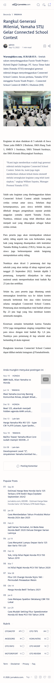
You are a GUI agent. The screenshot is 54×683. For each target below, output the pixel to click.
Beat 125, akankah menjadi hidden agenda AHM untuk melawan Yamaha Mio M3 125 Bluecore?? (18, 410)
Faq (33, 663)
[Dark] (43, 4)
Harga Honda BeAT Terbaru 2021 (24, 589)
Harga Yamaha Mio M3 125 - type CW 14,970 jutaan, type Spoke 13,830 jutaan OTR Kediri (20, 424)
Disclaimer (15, 663)
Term (5, 663)
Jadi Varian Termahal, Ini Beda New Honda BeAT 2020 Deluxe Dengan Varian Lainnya (28, 530)
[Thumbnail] (46, 379)
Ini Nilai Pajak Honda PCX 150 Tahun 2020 (29, 567)
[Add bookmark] (44, 46)
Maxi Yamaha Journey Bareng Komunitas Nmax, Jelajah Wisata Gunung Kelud (20, 396)
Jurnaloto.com (16, 677)
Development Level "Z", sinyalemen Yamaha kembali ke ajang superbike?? (19, 453)
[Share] (49, 46)
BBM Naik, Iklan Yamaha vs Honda (17, 381)
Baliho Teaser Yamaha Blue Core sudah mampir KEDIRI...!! (19, 438)
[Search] (38, 4)
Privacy (26, 663)
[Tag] (16, 376)
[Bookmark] (49, 4)
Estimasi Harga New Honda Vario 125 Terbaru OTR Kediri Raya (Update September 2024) (26, 493)
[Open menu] (4, 4)
